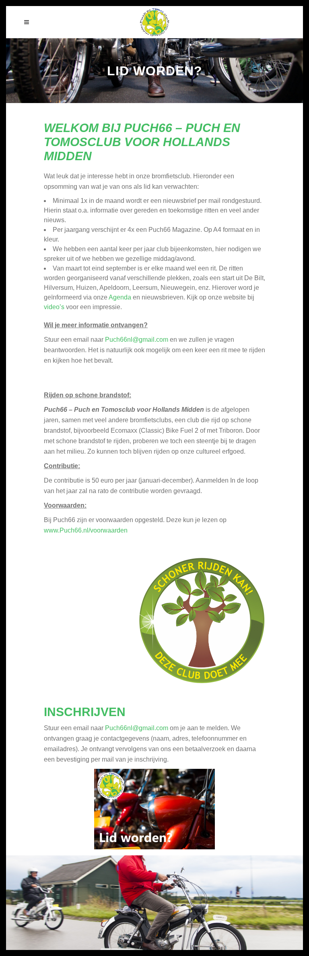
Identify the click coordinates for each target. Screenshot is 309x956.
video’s (54, 307)
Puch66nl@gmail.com (136, 339)
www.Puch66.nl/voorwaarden (86, 530)
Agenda (120, 297)
